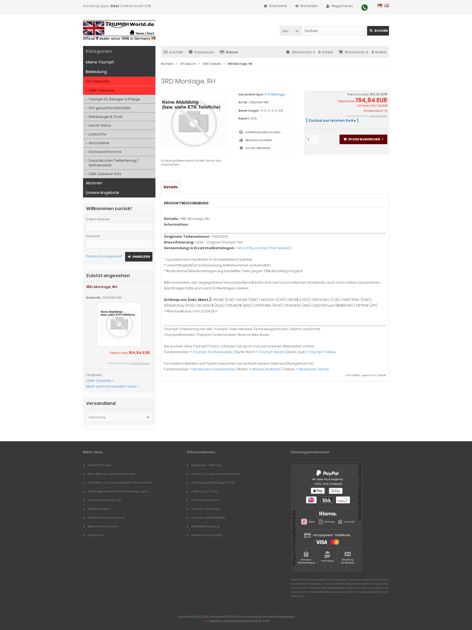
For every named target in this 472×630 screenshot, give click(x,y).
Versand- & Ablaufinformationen (215, 474)
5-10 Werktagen (274, 94)
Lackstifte (97, 134)
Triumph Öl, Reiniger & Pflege (114, 99)
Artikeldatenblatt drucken (263, 132)
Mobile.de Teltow (314, 369)
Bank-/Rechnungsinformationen (111, 474)
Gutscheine (98, 143)
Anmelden (139, 257)
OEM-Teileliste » (100, 380)
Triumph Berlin (271, 352)
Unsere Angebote (102, 192)
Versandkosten (378, 116)
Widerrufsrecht (98, 509)
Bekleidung (96, 71)
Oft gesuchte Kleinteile (109, 108)
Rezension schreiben (258, 140)
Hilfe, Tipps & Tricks (204, 491)
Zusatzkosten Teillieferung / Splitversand (113, 163)
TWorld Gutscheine (205, 500)
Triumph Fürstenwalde (212, 352)
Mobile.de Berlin (266, 369)
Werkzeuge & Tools (105, 116)
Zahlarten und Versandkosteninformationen (120, 482)
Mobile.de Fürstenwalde (214, 369)
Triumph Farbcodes (205, 509)
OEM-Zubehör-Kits (104, 173)
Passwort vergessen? (104, 256)
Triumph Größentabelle (208, 517)
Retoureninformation (102, 526)
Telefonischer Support (207, 535)
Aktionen (94, 183)
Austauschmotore (105, 151)
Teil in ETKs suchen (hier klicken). (263, 248)
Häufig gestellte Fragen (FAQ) (212, 482)
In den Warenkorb (363, 139)
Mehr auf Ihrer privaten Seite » (112, 386)
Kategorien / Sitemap (206, 465)
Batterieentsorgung (205, 526)
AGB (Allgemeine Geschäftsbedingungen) (118, 491)
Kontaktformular (99, 465)
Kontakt (176, 52)
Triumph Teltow (322, 352)
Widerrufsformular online (106, 517)
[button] (291, 31)
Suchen (378, 31)
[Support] (364, 7)
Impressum (204, 52)
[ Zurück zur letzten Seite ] (332, 120)
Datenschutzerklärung (104, 500)
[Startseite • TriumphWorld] (119, 30)
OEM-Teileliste (101, 90)
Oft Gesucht (98, 81)
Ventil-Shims (99, 125)
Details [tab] (171, 187)
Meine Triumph (100, 62)
